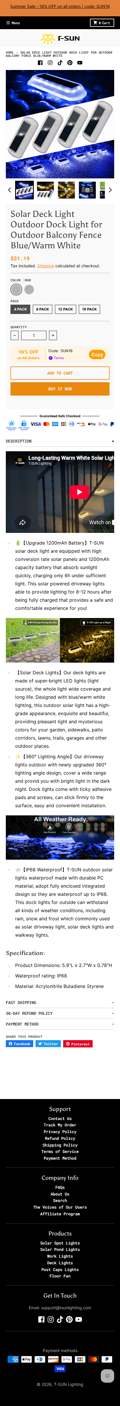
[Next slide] (110, 190)
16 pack (89, 309)
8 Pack (42, 309)
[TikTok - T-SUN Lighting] (60, 62)
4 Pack (20, 309)
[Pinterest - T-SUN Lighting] (70, 62)
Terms (58, 358)
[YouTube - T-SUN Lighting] (80, 62)
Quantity (18, 327)
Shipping (45, 265)
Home (10, 52)
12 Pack (65, 309)
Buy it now (60, 389)
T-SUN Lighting (68, 1384)
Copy (97, 354)
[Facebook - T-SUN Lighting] (40, 62)
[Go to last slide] (10, 190)
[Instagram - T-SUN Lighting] (50, 62)
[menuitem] (24, 190)
